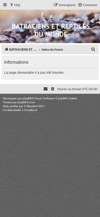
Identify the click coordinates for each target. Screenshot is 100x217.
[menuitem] (14, 5)
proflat (14, 106)
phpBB (26, 98)
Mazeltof (32, 106)
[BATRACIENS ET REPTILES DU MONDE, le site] (50, 31)
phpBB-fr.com (26, 102)
